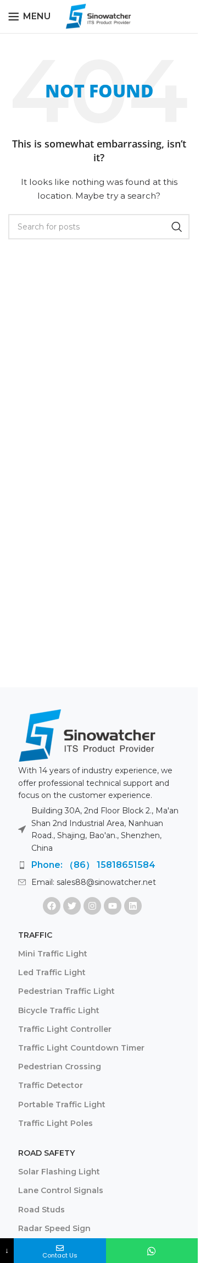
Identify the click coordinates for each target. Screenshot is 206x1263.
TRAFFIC (35, 935)
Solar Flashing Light (59, 1172)
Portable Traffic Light (61, 1104)
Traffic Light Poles (55, 1123)
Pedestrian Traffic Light (66, 991)
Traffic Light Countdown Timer (81, 1048)
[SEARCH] (177, 226)
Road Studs (41, 1210)
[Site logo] (99, 15)
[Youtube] (112, 906)
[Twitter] (72, 906)
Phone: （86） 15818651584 (93, 865)
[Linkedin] (133, 906)
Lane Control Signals (60, 1190)
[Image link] (86, 734)
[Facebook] (51, 906)
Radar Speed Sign (54, 1228)
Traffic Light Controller (65, 1029)
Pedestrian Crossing (59, 1066)
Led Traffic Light (52, 972)
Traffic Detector (50, 1085)
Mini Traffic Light (52, 954)
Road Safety (46, 1153)
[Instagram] (92, 906)
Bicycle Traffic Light (58, 1010)
